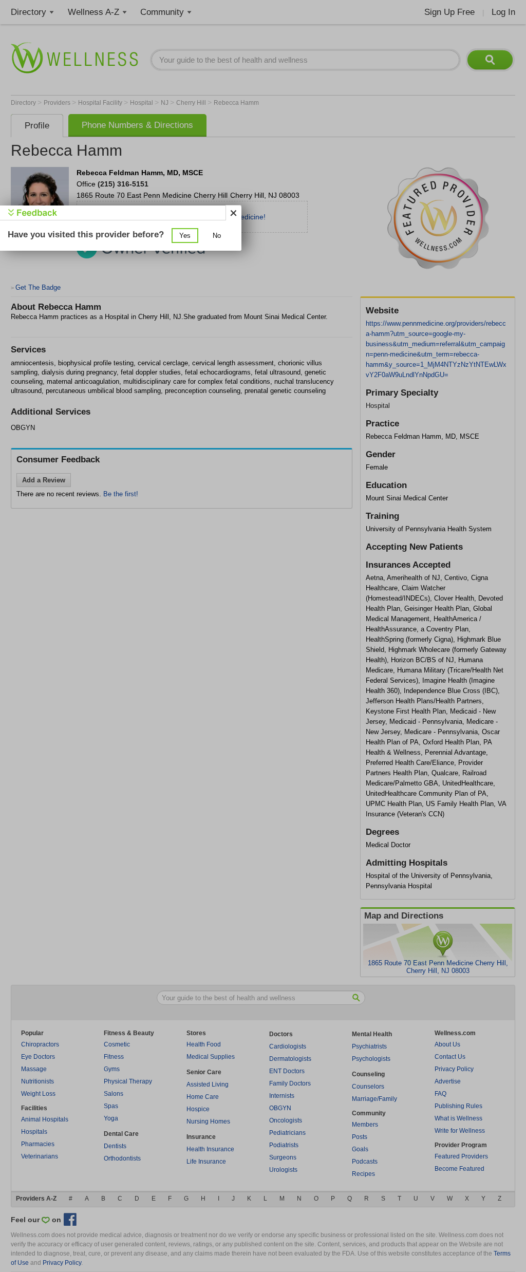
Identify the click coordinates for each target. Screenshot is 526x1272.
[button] (185, 235)
